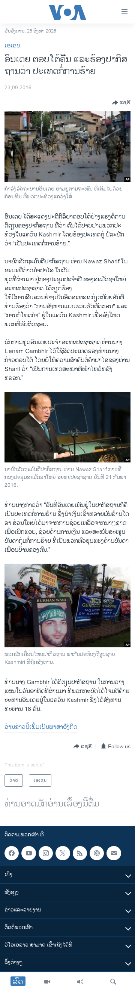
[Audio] (80, 981)
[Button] (121, 102)
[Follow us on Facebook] (11, 853)
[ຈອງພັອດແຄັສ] (113, 853)
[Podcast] (97, 853)
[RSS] (80, 853)
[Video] (47, 981)
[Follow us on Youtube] (28, 853)
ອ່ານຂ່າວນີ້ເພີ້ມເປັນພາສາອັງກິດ (40, 727)
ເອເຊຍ (12, 46)
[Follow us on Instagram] (46, 853)
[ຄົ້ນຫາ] (113, 981)
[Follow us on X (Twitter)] (63, 853)
